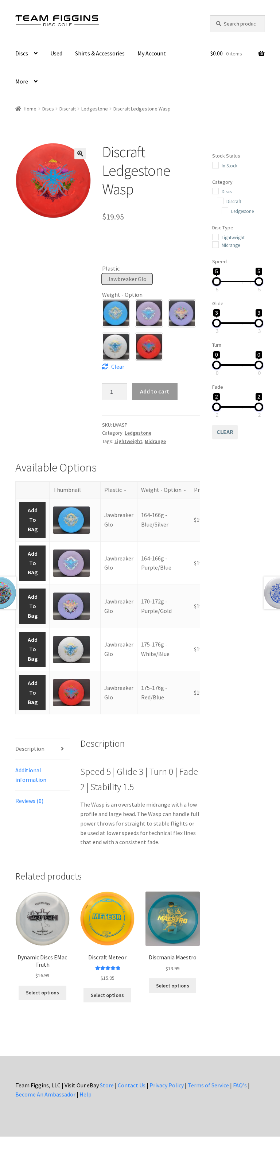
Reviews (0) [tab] (29, 800)
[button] (80, 153)
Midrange (155, 441)
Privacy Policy (166, 1085)
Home (30, 108)
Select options (42, 992)
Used (56, 53)
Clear (117, 366)
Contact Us (131, 1085)
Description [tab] (29, 748)
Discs (21, 53)
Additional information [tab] (30, 774)
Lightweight (128, 441)
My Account (151, 53)
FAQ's (240, 1085)
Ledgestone (94, 108)
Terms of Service (208, 1085)
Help (85, 1094)
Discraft (67, 108)
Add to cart (154, 391)
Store (107, 1085)
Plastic (111, 268)
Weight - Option (122, 294)
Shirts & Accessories (100, 53)
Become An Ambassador (45, 1094)
